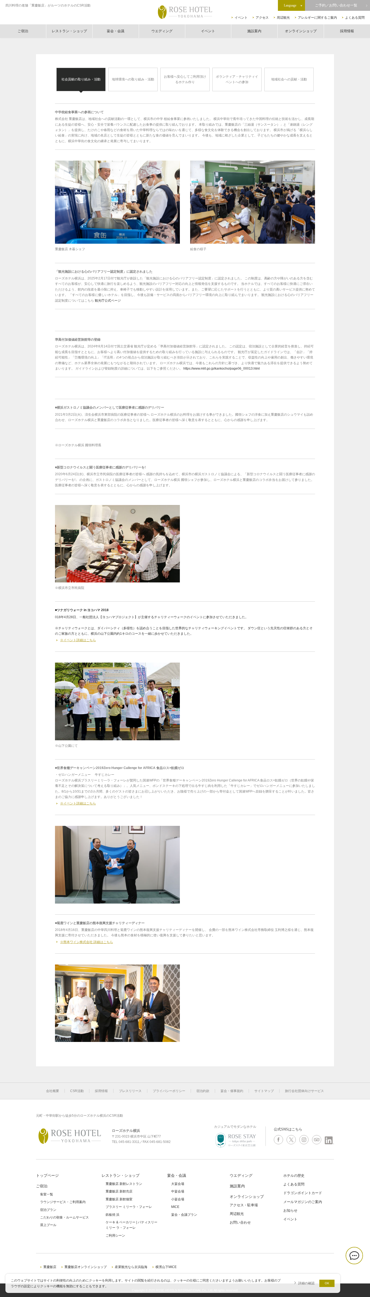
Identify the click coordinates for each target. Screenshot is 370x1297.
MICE (175, 1207)
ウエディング (162, 31)
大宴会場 (177, 1184)
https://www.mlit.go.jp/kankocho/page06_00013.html (221, 368)
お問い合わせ (240, 1222)
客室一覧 (46, 1194)
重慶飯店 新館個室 (119, 1199)
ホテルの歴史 (293, 1176)
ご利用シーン (115, 1235)
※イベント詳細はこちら (78, 640)
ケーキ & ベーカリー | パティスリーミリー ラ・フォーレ (131, 1225)
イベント (241, 17)
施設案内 (254, 31)
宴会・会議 (115, 31)
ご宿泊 (23, 31)
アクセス (262, 17)
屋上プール (48, 1225)
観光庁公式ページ (108, 300)
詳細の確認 (306, 1283)
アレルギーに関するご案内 (317, 17)
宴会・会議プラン (184, 1215)
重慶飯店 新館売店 (119, 1191)
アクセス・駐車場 (244, 1205)
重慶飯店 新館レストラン (124, 1184)
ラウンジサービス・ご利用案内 (63, 1202)
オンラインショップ (301, 31)
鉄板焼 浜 (112, 1215)
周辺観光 (283, 17)
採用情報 (347, 31)
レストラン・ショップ (69, 31)
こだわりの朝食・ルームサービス (64, 1217)
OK (327, 1283)
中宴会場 (177, 1191)
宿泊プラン (48, 1210)
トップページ (47, 1175)
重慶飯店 (49, 1267)
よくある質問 (355, 17)
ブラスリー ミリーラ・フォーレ (129, 1207)
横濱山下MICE (166, 1267)
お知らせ (290, 1210)
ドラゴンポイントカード (302, 1193)
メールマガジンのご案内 (302, 1202)
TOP (357, 1275)
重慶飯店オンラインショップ (85, 1267)
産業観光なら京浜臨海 (131, 1267)
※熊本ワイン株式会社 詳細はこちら (86, 942)
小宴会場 (177, 1199)
